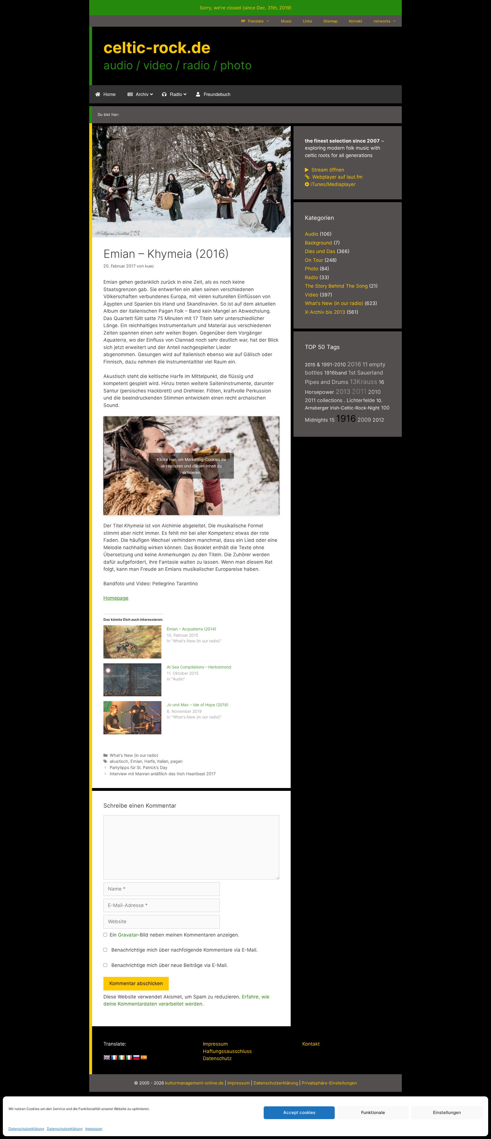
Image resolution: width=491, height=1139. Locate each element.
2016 (354, 364)
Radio (311, 277)
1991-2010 (333, 364)
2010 (374, 391)
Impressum (93, 1129)
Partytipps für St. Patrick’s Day (138, 767)
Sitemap (330, 21)
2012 (378, 420)
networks (382, 21)
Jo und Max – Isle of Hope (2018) (197, 704)
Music (286, 21)
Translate (255, 21)
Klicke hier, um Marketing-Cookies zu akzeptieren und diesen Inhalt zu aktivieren (191, 466)
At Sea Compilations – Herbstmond (199, 666)
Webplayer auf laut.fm (337, 177)
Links (307, 21)
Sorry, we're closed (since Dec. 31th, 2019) (246, 8)
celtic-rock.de (157, 47)
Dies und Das (320, 251)
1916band (335, 373)
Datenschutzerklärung (26, 1129)
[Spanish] (143, 1058)
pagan (176, 761)
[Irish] (121, 1058)
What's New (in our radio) (134, 755)
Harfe (149, 761)
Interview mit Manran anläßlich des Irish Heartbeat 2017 (163, 773)
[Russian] (136, 1058)
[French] (114, 1058)
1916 (346, 418)
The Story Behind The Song (336, 286)
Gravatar (128, 935)
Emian (136, 761)
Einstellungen (447, 1112)
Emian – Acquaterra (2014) (191, 628)
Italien (162, 761)
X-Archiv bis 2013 (325, 312)
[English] (106, 1058)
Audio (311, 234)
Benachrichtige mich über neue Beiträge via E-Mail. (169, 965)
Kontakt (355, 21)
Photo (311, 268)
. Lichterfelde (359, 400)
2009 (364, 419)
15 (332, 420)
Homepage (115, 598)
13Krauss (363, 381)
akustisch (119, 761)
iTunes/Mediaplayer (333, 184)
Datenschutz (217, 1058)
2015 (310, 364)
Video (311, 295)
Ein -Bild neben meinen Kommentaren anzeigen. (174, 935)
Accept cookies (299, 1112)
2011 (359, 391)
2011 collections (323, 400)
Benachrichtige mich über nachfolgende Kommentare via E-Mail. (184, 950)
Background (318, 243)
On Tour (314, 260)
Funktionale (373, 1112)
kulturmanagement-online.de (194, 1083)
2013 (343, 391)
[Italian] (129, 1058)
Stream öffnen (327, 170)
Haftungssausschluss (227, 1051)
